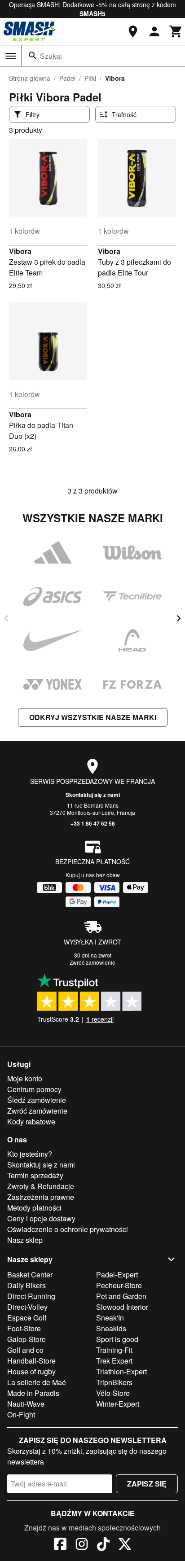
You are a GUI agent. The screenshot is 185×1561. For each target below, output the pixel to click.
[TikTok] (103, 1545)
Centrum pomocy (34, 1089)
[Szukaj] (32, 55)
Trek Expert (114, 1360)
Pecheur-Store (119, 1285)
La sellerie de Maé (36, 1382)
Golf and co (25, 1350)
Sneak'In (110, 1317)
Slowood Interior (122, 1307)
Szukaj (51, 56)
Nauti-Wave (25, 1404)
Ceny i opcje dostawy (41, 1218)
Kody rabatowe (31, 1121)
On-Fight (21, 1414)
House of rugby (31, 1371)
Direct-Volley (27, 1307)
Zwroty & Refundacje (40, 1186)
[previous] (6, 618)
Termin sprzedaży (35, 1175)
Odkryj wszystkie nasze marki (92, 717)
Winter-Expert (117, 1404)
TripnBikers (114, 1382)
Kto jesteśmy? (29, 1154)
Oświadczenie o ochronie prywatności (67, 1229)
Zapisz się (147, 1483)
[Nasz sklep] (133, 31)
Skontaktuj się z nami (93, 794)
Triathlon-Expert (121, 1371)
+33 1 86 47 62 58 (92, 823)
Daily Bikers (26, 1285)
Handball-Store (31, 1360)
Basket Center (30, 1274)
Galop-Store (26, 1339)
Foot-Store (24, 1328)
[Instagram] (82, 1545)
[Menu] (11, 56)
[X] (125, 1545)
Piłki (90, 78)
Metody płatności (34, 1207)
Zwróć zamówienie (92, 962)
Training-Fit (114, 1350)
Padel (67, 78)
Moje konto (24, 1078)
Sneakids (111, 1328)
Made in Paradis (33, 1393)
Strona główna (29, 78)
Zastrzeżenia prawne (40, 1197)
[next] (178, 618)
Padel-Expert (117, 1274)
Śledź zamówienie (36, 1100)
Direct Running (31, 1296)
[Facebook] (60, 1545)
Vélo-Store (113, 1393)
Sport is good (117, 1339)
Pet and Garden (121, 1296)
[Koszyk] (176, 31)
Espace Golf (26, 1317)
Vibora (20, 251)
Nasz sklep (25, 1240)
